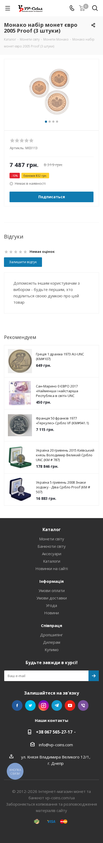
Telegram (57, 705)
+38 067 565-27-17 (54, 732)
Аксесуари (51, 553)
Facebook (17, 705)
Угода (51, 605)
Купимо (52, 649)
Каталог (52, 529)
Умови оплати (52, 590)
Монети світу (51, 538)
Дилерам (51, 642)
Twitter (30, 705)
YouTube (70, 705)
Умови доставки (51, 598)
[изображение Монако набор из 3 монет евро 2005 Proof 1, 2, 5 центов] (51, 92)
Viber (83, 705)
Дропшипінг (51, 634)
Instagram (43, 705)
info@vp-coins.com (56, 744)
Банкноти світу (52, 546)
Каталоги (51, 561)
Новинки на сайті (51, 568)
